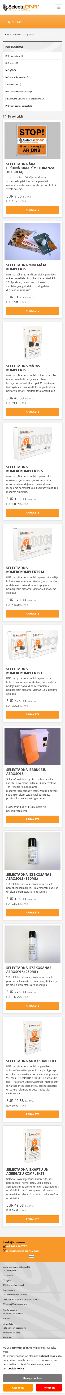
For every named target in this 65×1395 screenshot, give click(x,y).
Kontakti (7, 1318)
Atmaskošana (9, 1289)
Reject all (49, 1387)
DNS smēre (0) (12, 63)
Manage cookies (32, 1378)
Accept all (18, 1387)
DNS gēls (7, 1280)
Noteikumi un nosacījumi (14, 1327)
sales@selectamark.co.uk (22, 1251)
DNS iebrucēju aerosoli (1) (17, 77)
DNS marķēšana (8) (14, 55)
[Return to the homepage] (21, 4)
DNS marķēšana (10, 1270)
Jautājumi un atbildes (13, 1313)
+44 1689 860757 (16, 1246)
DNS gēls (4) (10, 70)
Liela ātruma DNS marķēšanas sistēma (21, 1299)
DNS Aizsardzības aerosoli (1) (19, 91)
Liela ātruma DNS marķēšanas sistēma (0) (24, 98)
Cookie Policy (16, 1368)
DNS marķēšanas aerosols (15, 1304)
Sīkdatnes (7, 1337)
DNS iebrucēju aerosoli (13, 1285)
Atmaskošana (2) (13, 84)
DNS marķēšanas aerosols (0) (19, 105)
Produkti (17, 34)
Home (8, 34)
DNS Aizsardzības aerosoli (15, 1294)
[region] (32, 1366)
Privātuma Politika (11, 1332)
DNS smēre (8, 1275)
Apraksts (32, 210)
